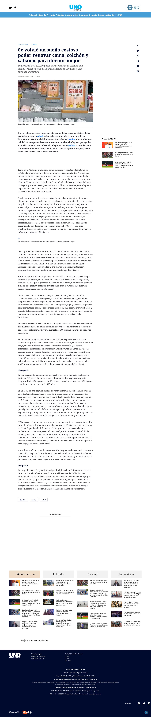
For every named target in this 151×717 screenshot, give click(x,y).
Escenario (93, 15)
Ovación (68, 15)
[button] (10, 8)
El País (75, 15)
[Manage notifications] (146, 712)
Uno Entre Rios (23, 44)
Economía (83, 15)
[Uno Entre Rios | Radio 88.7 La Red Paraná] (133, 7)
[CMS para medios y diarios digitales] (14, 712)
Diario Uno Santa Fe (37, 658)
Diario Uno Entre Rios (38, 656)
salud (40, 136)
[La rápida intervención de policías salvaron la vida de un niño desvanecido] (58, 593)
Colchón (34, 44)
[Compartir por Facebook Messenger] (138, 66)
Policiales (60, 15)
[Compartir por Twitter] (138, 51)
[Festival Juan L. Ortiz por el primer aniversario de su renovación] (126, 614)
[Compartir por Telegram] (138, 61)
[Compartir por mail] (138, 71)
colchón (71, 145)
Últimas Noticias (36, 15)
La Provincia (49, 15)
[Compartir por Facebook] (138, 46)
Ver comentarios (55, 514)
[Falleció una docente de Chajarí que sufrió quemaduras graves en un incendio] (58, 612)
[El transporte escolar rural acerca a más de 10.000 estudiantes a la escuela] (126, 624)
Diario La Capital (36, 654)
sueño (72, 139)
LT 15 (120, 15)
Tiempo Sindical (104, 15)
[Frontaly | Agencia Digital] (25, 712)
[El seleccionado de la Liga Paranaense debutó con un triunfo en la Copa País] (92, 625)
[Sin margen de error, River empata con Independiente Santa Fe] (117, 155)
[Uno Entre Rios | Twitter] (144, 703)
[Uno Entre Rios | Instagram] (149, 703)
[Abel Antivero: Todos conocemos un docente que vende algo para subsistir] (126, 604)
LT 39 (114, 15)
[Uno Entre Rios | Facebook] (139, 703)
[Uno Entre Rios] (75, 8)
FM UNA (68, 661)
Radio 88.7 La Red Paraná (73, 654)
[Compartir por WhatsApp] (138, 56)
